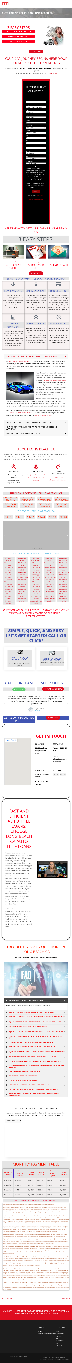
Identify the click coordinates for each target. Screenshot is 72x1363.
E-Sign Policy (65, 1359)
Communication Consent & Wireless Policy (50, 1359)
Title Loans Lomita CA (27, 505)
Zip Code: (28, 130)
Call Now (20, 658)
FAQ (57, 1343)
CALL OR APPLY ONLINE (19, 31)
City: (27, 135)
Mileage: (28, 120)
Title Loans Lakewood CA (27, 498)
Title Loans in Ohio (50, 577)
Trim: (27, 115)
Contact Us (59, 1345)
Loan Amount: (29, 125)
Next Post (66, 1298)
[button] (36, 356)
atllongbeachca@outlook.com (58, 480)
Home (57, 1331)
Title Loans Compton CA (44, 505)
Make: (27, 105)
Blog (57, 1338)
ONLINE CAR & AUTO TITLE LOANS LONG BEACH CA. (28, 422)
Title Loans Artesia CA (61, 505)
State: (27, 141)
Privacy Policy (55, 1357)
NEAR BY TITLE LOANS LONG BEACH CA (23, 433)
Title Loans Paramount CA (44, 498)
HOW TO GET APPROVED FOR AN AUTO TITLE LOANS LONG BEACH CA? (31, 428)
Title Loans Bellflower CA (62, 498)
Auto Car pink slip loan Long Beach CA (20, 361)
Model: (27, 110)
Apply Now (52, 659)
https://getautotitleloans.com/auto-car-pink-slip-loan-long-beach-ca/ (36, 477)
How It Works (59, 1341)
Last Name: (28, 151)
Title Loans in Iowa (22, 577)
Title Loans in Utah (63, 572)
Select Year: (29, 100)
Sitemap (62, 1357)
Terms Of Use (47, 1357)
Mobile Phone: (29, 161)
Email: (27, 156)
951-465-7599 (52, 73)
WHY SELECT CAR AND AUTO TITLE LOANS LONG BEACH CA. (32, 356)
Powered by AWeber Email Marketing (36, 199)
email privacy (40, 195)
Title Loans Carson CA (10, 505)
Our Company (60, 1333)
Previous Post (7, 1298)
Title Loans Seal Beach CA (10, 498)
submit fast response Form (42, 415)
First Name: (28, 146)
